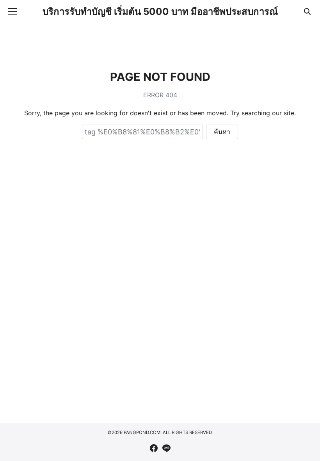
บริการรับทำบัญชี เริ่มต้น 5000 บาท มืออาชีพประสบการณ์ (160, 11)
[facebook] (153, 448)
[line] (166, 448)
